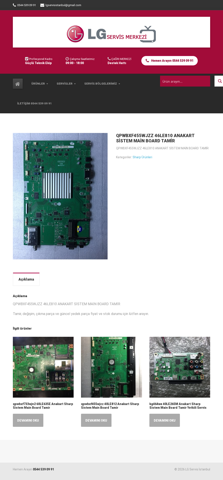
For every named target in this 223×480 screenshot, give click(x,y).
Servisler (65, 83)
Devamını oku (28, 420)
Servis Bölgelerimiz (100, 83)
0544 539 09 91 (43, 469)
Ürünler (38, 83)
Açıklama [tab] (26, 279)
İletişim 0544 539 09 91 (34, 103)
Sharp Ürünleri (142, 157)
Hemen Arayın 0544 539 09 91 (171, 60)
